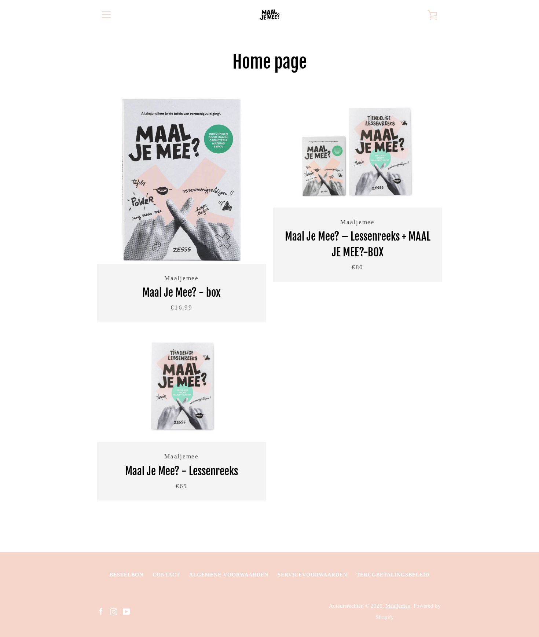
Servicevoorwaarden (312, 575)
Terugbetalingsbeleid (392, 575)
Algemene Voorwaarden (228, 575)
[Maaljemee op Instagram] (113, 611)
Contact (166, 575)
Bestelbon (126, 575)
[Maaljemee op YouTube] (126, 611)
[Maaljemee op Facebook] (100, 611)
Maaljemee (397, 606)
